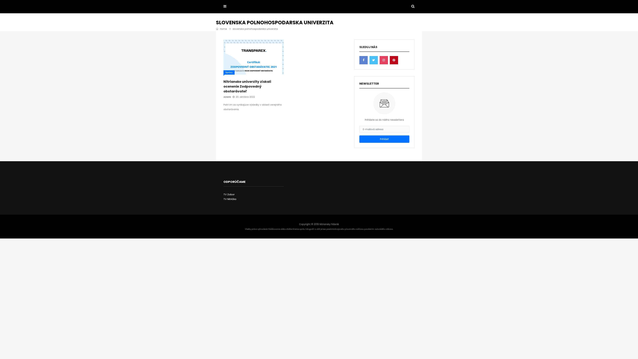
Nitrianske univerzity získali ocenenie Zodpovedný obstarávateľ (247, 86)
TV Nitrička (229, 199)
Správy (229, 72)
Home (223, 29)
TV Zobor (229, 194)
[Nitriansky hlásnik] (246, 6)
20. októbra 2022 (245, 97)
